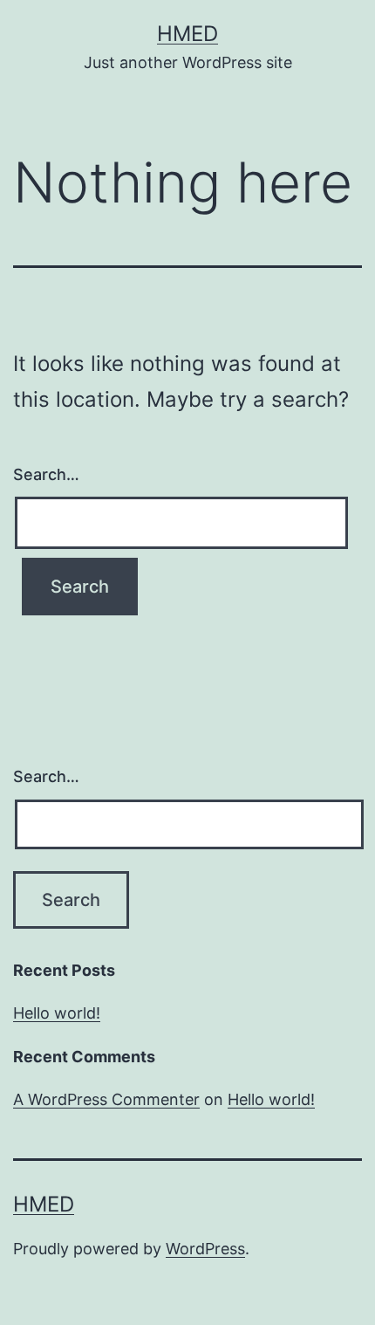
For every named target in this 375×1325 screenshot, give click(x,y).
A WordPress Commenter (106, 1099)
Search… (46, 474)
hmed (187, 33)
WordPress (205, 1248)
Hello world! (56, 1013)
